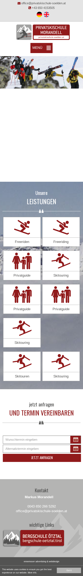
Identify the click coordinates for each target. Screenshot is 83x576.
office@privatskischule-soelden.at (43, 3)
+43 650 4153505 (43, 8)
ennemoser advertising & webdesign (41, 561)
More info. (32, 572)
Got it (69, 570)
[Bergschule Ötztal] (33, 538)
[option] (41, 72)
